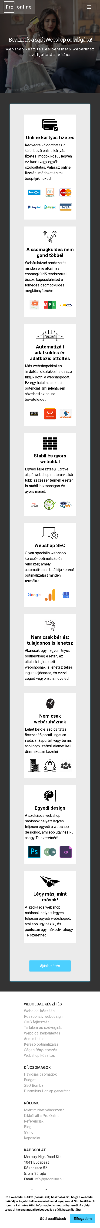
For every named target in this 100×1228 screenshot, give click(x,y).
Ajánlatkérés (50, 966)
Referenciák (33, 1121)
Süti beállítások (53, 1218)
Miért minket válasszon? (44, 1110)
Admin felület (35, 1039)
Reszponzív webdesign (43, 1016)
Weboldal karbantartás (42, 1033)
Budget (30, 1080)
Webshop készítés (39, 1055)
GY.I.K (28, 1132)
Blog (27, 1127)
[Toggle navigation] (89, 6)
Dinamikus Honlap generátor (47, 1091)
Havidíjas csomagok (40, 1074)
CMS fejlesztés (37, 1022)
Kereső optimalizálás (41, 1044)
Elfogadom (83, 1218)
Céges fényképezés (40, 1050)
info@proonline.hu (48, 1179)
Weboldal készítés (39, 1011)
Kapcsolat (32, 1138)
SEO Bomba (33, 1085)
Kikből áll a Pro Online (42, 1115)
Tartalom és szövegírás (43, 1027)
